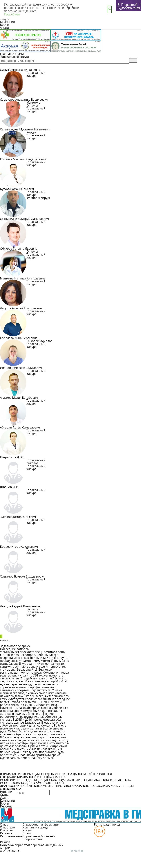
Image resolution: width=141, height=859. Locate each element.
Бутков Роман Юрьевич (17, 189)
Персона (6, 806)
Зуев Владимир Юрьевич (18, 517)
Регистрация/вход (107, 824)
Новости (6, 792)
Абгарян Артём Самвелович (20, 427)
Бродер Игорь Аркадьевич (19, 547)
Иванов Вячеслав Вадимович (21, 368)
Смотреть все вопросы (20, 769)
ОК (109, 9)
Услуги (5, 798)
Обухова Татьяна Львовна (18, 249)
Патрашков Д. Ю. (12, 457)
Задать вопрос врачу (19, 763)
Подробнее (38, 80)
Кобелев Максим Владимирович (23, 159)
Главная (6, 54)
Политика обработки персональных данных (31, 845)
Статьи (5, 795)
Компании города (35, 827)
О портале (7, 827)
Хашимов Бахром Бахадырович (22, 576)
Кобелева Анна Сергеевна (18, 338)
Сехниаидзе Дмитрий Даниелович (24, 219)
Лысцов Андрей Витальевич (20, 606)
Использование (11, 836)
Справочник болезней (39, 836)
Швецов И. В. (9, 487)
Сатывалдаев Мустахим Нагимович (25, 129)
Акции (4, 28)
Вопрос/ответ (32, 839)
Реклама (6, 833)
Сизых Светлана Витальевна (20, 70)
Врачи (4, 25)
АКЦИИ (5, 848)
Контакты (6, 830)
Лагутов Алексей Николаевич (21, 308)
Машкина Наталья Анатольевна (22, 278)
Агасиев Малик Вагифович (19, 398)
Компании (7, 22)
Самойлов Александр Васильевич (24, 100)
